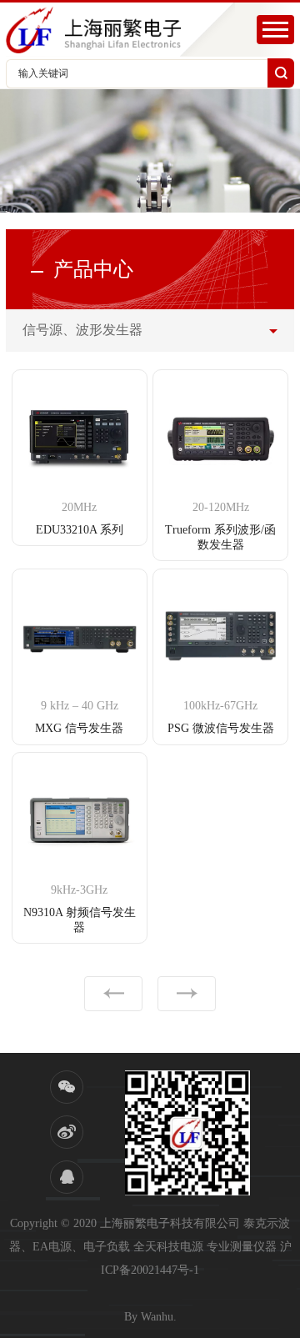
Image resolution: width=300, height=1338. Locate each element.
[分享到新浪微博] (66, 1132)
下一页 (187, 993)
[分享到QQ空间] (66, 1177)
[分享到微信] (66, 1087)
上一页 (113, 993)
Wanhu (157, 1316)
